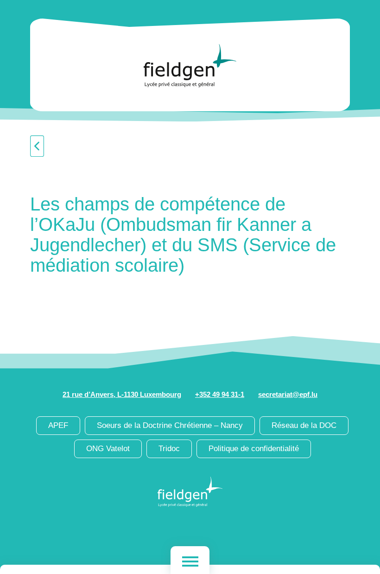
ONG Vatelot (108, 448)
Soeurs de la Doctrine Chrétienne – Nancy (170, 425)
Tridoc (169, 448)
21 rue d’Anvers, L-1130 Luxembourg (122, 394)
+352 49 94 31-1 (219, 394)
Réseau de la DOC (304, 425)
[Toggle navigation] (190, 560)
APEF (58, 425)
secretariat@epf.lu (287, 394)
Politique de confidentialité (254, 448)
